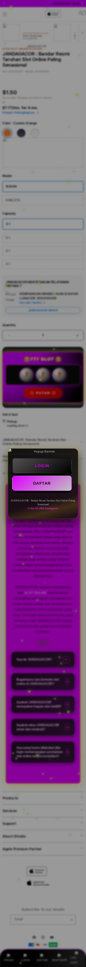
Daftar (42, 483)
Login (42, 466)
